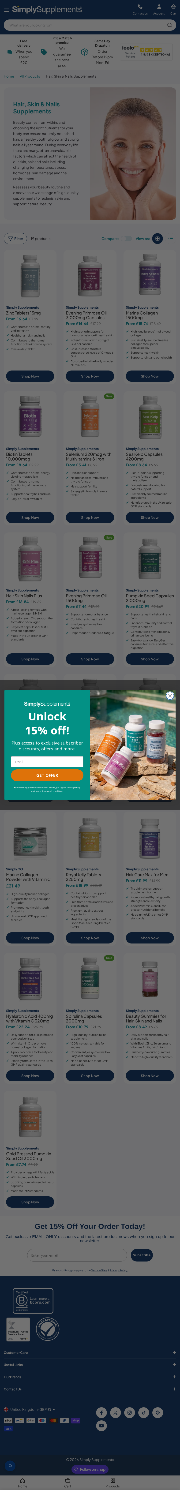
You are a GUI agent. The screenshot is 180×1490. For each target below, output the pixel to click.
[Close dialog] (170, 696)
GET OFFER (47, 775)
